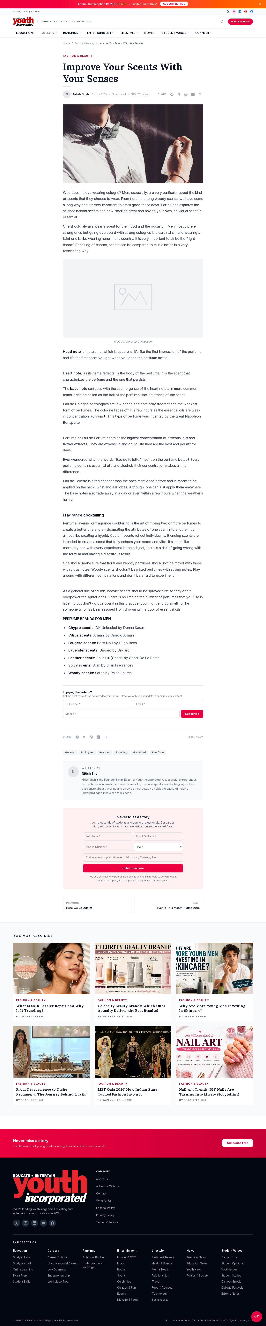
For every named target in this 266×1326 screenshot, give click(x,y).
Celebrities (124, 1281)
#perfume (158, 752)
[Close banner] (260, 4)
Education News (197, 1263)
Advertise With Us (107, 1186)
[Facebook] (251, 11)
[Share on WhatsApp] (186, 94)
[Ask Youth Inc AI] (256, 1316)
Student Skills (21, 1281)
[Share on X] (179, 94)
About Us (102, 1179)
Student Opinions (232, 1263)
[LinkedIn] (240, 11)
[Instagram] (234, 11)
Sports (121, 1275)
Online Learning (23, 1269)
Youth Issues (229, 1269)
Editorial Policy (105, 1207)
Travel (156, 1281)
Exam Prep (20, 1275)
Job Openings (57, 1269)
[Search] (222, 21)
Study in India (21, 1257)
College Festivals (232, 1287)
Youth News (194, 1269)
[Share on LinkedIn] (193, 94)
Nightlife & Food (127, 1299)
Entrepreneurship (59, 1275)
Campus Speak (231, 1281)
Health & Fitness (162, 1263)
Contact (101, 1193)
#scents (70, 752)
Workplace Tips (58, 1281)
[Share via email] (200, 94)
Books (121, 1269)
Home (66, 43)
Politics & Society (198, 1275)
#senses (105, 752)
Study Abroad (22, 1263)
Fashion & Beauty (84, 43)
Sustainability (160, 1299)
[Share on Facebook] (172, 94)
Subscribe (192, 713)
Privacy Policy (105, 1215)
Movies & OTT (126, 1257)
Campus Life (229, 1257)
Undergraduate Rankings (92, 1265)
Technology (159, 1293)
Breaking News (196, 1257)
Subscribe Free (174, 3)
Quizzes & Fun (126, 1287)
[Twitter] (228, 11)
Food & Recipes (162, 1287)
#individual (139, 752)
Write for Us (240, 21)
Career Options (57, 1257)
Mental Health (160, 1269)
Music (121, 1263)
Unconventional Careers (63, 1263)
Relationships (160, 1275)
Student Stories (231, 1275)
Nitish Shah (91, 773)
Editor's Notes (230, 1293)
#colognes (87, 752)
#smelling (121, 752)
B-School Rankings (95, 1257)
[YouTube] (245, 11)
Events (121, 1293)
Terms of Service (107, 1222)
